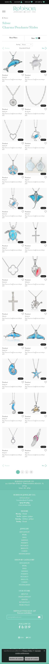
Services (24, 599)
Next (43, 48)
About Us (24, 594)
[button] (8, 2)
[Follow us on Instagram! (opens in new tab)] (26, 627)
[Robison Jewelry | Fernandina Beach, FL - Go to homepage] (24, 8)
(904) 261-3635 (24, 488)
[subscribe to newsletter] (39, 617)
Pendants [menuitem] (24, 543)
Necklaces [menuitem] (24, 546)
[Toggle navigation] (4, 13)
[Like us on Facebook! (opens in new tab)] (19, 627)
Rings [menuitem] (24, 537)
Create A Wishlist (24, 597)
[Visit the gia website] (21, 637)
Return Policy (24, 602)
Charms (6, 18)
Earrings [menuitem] (24, 540)
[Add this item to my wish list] (22, 75)
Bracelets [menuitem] (24, 548)
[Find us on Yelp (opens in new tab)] (23, 627)
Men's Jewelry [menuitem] (24, 532)
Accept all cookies (31, 659)
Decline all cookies (16, 659)
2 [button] (22, 472)
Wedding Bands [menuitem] (24, 554)
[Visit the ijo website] (28, 637)
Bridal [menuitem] (24, 535)
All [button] (31, 472)
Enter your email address (24, 613)
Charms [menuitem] (24, 551)
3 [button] (26, 472)
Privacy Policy (24, 605)
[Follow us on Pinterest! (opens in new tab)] (29, 627)
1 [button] (19, 472)
